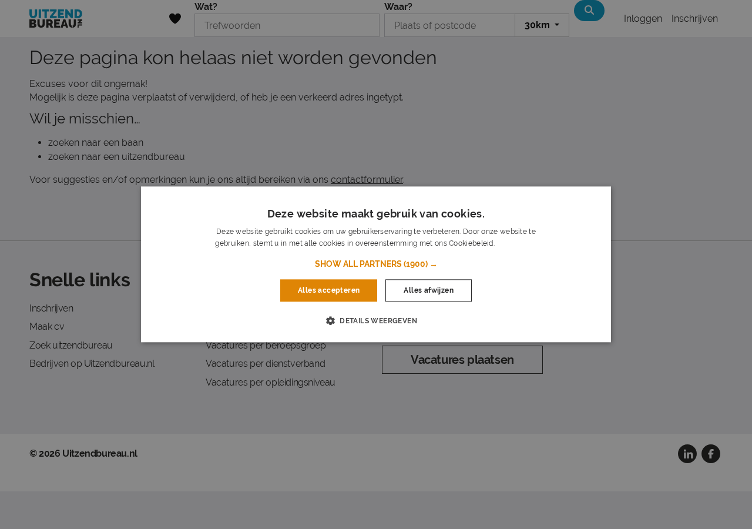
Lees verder (516, 244)
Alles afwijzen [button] (429, 290)
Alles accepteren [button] (329, 290)
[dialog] (376, 264)
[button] (376, 264)
